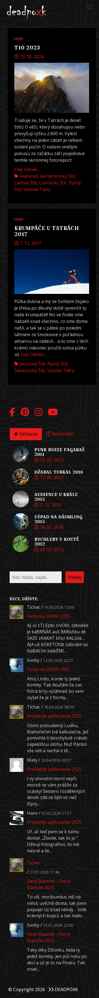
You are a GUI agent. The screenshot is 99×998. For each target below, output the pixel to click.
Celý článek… (27, 169)
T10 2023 (27, 47)
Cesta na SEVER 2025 (48, 616)
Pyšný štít (57, 364)
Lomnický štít (53, 183)
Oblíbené (28, 434)
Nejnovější (62, 434)
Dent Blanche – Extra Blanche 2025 (48, 884)
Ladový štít (25, 183)
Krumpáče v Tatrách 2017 (46, 231)
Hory (19, 38)
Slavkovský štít (29, 370)
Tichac (33, 863)
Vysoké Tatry (37, 189)
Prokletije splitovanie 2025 (54, 716)
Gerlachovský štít (57, 176)
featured (28, 176)
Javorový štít (32, 364)
